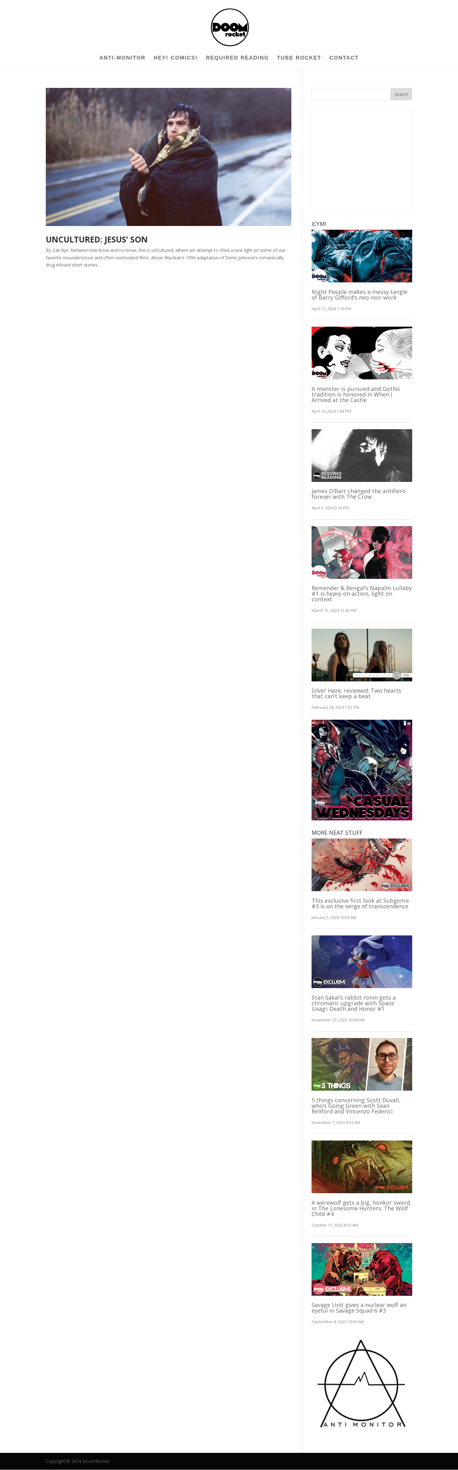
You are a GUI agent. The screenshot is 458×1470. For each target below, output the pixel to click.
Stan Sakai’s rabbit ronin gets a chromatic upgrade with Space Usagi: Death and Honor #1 (354, 1003)
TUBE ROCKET (299, 58)
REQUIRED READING (237, 58)
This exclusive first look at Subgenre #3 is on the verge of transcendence (360, 903)
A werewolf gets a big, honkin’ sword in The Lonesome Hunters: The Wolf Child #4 (361, 1208)
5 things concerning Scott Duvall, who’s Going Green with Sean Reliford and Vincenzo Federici (356, 1105)
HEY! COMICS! (176, 58)
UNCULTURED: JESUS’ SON (97, 239)
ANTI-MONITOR (122, 58)
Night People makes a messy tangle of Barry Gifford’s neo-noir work (360, 294)
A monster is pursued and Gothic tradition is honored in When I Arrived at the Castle (356, 394)
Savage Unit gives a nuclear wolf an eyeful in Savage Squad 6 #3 (359, 1307)
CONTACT (344, 58)
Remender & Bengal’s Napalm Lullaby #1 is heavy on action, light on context (362, 593)
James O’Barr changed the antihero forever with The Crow (359, 493)
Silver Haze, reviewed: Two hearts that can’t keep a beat (356, 693)
